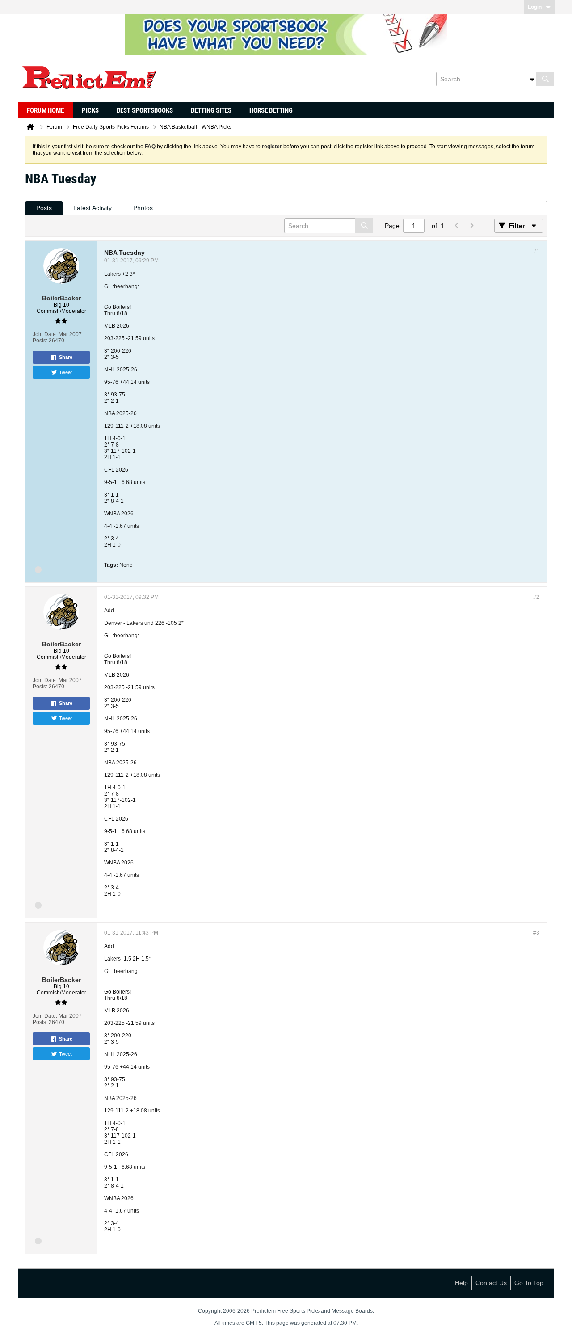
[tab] (44, 208)
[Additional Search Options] (532, 79)
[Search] (545, 79)
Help (461, 1282)
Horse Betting (271, 110)
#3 (536, 933)
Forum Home (45, 110)
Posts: (40, 340)
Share (65, 357)
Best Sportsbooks (145, 110)
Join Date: (45, 334)
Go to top (528, 1282)
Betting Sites (211, 110)
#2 (536, 597)
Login (535, 7)
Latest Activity (92, 207)
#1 (536, 251)
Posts (44, 207)
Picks (90, 110)
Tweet (65, 371)
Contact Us (491, 1282)
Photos (143, 207)
